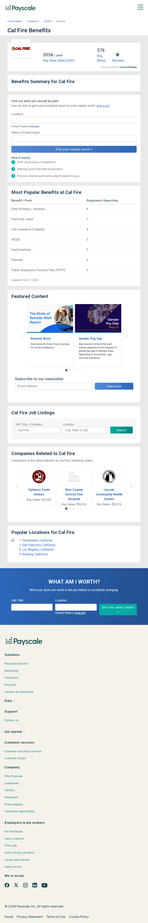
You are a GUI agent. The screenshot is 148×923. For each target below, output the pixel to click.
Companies (33, 21)
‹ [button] (21, 335)
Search (121, 430)
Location (68, 424)
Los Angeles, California (37, 549)
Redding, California (34, 554)
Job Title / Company (29, 424)
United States (15, 21)
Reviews (118, 60)
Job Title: (17, 600)
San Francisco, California (38, 545)
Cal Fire (48, 21)
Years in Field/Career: (25, 132)
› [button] (126, 335)
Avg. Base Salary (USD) (58, 60)
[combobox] (74, 120)
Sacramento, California (37, 540)
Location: (17, 114)
